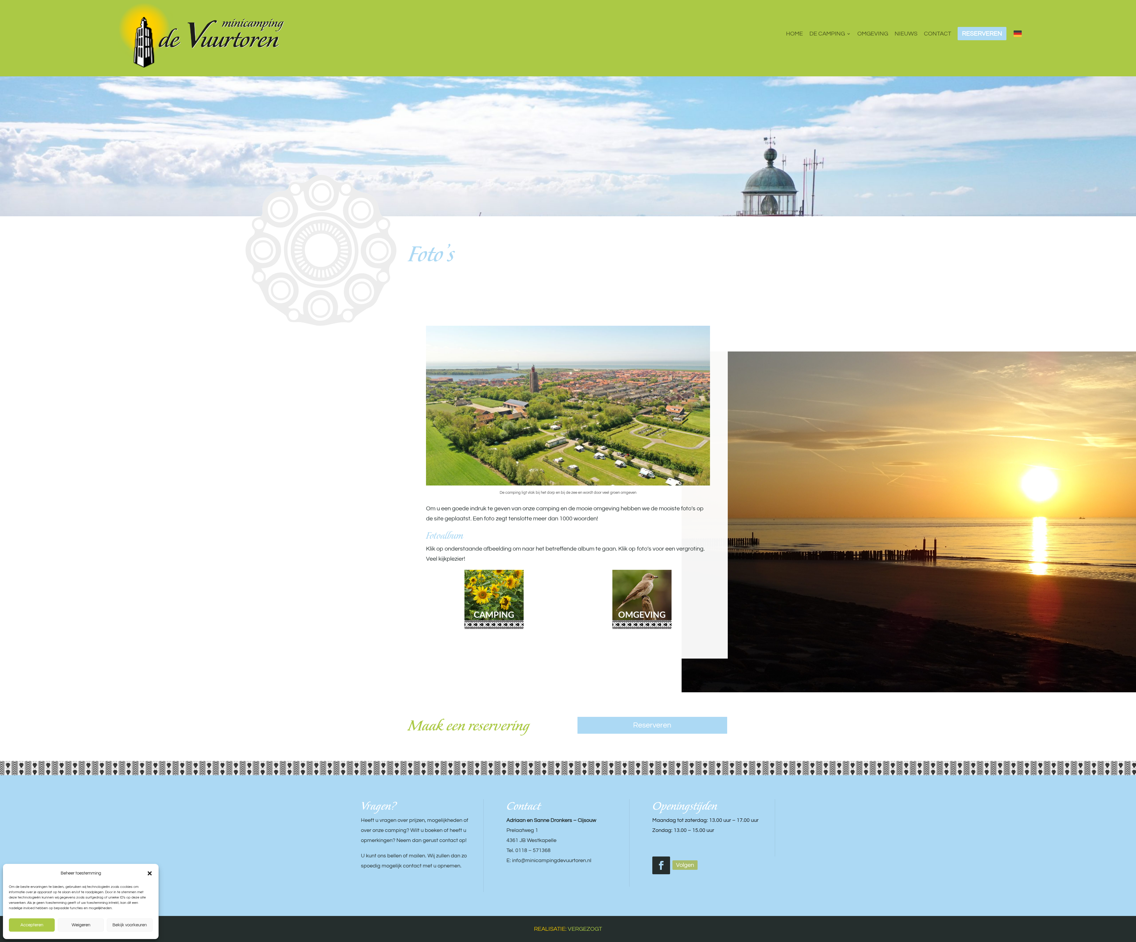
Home (794, 34)
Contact (937, 34)
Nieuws (906, 34)
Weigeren (81, 925)
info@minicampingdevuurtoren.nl (551, 860)
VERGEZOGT (585, 929)
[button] (150, 873)
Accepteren (31, 925)
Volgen (685, 865)
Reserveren (652, 725)
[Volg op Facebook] (661, 865)
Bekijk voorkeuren (129, 925)
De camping (827, 34)
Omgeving (872, 34)
